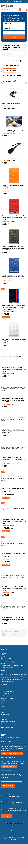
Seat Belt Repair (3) (9, 70)
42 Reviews (12, 160)
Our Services (5, 694)
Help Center (5, 710)
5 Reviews (11, 463)
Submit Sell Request (9, 766)
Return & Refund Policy (8, 724)
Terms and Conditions (8, 698)
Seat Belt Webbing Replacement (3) (9, 81)
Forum (3, 717)
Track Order (5, 715)
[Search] (20, 9)
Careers (3, 701)
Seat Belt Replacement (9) (12, 75)
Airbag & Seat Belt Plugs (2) (12, 61)
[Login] (23, 9)
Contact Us (6, 816)
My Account (4, 719)
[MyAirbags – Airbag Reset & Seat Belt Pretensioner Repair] (7, 6)
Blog (2, 703)
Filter (14, 37)
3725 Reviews (12, 106)
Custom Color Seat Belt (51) (13, 66)
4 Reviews (11, 221)
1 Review (11, 280)
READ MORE (4, 684)
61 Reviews (12, 133)
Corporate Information (8, 691)
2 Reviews (11, 191)
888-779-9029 (17, 1)
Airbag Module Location (8, 722)
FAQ (2, 712)
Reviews (3, 696)
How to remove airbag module (10, 737)
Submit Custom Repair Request (12, 753)
